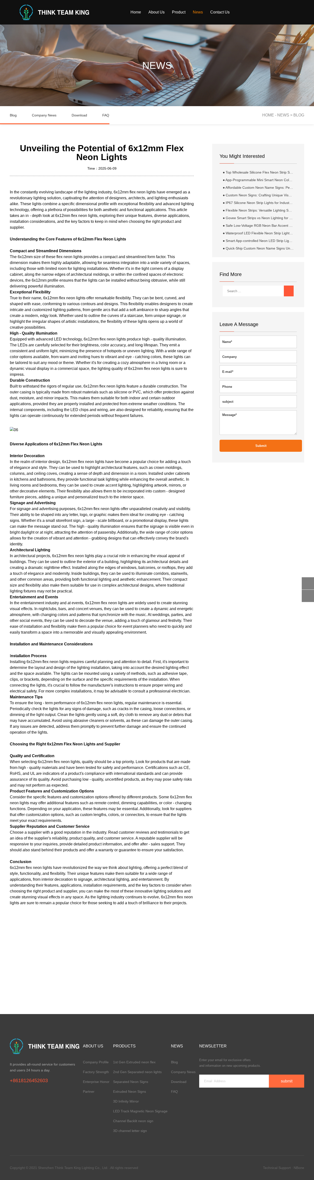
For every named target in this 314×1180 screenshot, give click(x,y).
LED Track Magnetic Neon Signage (140, 1111)
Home (136, 12)
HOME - (269, 115)
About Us (156, 12)
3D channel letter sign (130, 1131)
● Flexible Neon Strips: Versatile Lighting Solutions (258, 210)
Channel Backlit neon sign (133, 1121)
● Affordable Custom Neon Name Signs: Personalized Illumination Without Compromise (258, 187)
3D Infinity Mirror (126, 1101)
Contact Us (220, 12)
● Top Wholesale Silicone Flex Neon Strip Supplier (258, 172)
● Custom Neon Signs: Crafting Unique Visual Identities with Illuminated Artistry (258, 195)
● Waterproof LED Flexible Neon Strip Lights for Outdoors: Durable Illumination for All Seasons (258, 233)
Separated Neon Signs (130, 1082)
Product (178, 12)
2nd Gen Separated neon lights (137, 1072)
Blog (13, 115)
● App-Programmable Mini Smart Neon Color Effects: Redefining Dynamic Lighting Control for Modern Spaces (258, 180)
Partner (88, 1091)
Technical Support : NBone (283, 1168)
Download (79, 115)
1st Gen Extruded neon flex (134, 1062)
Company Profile (96, 1062)
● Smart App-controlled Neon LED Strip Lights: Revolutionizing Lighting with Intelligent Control (258, 241)
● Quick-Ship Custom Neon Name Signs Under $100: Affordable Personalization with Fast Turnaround (258, 248)
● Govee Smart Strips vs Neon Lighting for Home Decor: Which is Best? (258, 218)
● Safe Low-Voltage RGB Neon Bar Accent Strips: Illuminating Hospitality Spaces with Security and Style (258, 225)
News (198, 12)
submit (260, 446)
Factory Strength (96, 1072)
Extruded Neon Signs (129, 1091)
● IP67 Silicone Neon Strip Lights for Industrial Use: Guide (258, 203)
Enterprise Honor (96, 1082)
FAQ (105, 115)
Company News (44, 115)
